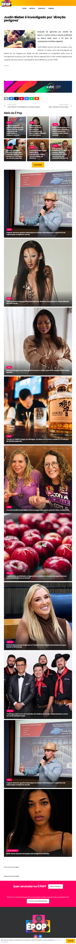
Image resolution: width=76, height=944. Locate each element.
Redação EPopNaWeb (11, 876)
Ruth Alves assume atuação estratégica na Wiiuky (27, 853)
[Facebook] (40, 936)
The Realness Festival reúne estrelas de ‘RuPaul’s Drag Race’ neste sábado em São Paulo (37, 130)
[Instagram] (36, 936)
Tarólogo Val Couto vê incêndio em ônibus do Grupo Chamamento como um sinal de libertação (37, 715)
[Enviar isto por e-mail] (6, 98)
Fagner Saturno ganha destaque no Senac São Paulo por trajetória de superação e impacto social (14, 130)
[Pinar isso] (21, 98)
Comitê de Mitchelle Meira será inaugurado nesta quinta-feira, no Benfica (37, 154)
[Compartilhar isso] (11, 98)
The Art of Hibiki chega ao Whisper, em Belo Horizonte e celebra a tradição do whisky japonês (14, 154)
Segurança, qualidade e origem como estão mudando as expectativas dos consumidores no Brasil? (36, 577)
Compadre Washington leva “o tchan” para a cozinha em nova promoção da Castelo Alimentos (60, 153)
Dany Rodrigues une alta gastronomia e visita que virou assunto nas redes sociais (60, 131)
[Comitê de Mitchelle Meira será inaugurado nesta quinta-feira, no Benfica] (38, 447)
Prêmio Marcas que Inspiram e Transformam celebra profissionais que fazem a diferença (36, 646)
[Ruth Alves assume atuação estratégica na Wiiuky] (38, 790)
